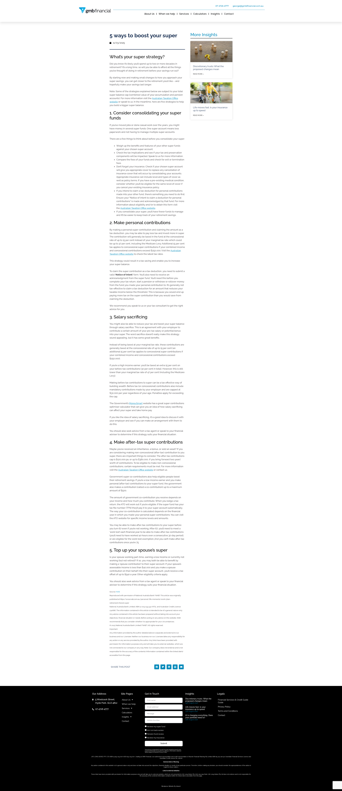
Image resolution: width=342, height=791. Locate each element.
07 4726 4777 (222, 6)
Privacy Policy (224, 707)
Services (184, 13)
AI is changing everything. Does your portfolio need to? (199, 716)
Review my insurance (155, 738)
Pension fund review (155, 734)
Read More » (198, 74)
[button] (156, 666)
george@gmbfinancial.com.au (248, 6)
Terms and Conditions (228, 711)
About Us (149, 13)
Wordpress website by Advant (171, 786)
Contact (229, 13)
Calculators (200, 13)
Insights (215, 13)
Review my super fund (156, 727)
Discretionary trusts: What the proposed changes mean (198, 700)
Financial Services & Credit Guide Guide (233, 701)
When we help (167, 13)
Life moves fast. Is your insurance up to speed (195, 708)
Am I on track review (155, 730)
